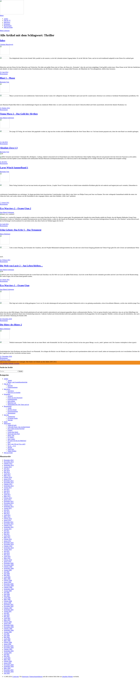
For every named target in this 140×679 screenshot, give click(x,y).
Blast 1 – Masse (7, 78)
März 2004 (7, 668)
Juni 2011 (7, 532)
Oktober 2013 (8, 484)
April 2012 (7, 515)
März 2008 (7, 599)
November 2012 (9, 503)
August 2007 (8, 611)
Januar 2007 (7, 623)
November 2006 (9, 627)
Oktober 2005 (8, 649)
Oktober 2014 (8, 463)
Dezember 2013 (8, 481)
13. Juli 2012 (4, 142)
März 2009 (7, 579)
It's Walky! (11, 437)
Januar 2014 (7, 479)
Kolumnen (7, 24)
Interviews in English (14, 392)
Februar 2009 (8, 580)
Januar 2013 (7, 499)
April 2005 (7, 658)
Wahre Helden (12, 451)
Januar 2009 (7, 582)
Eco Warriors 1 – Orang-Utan (14, 285)
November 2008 (9, 585)
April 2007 (7, 618)
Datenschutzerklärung (35, 676)
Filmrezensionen (13, 387)
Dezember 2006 (8, 625)
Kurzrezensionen (13, 411)
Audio (9, 408)
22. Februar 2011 (5, 260)
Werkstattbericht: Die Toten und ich (18, 404)
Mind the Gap (12, 403)
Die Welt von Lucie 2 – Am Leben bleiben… (21, 265)
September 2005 (9, 651)
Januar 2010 (7, 561)
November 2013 (9, 482)
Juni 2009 (7, 573)
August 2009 (8, 570)
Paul (9, 442)
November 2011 (9, 524)
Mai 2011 (7, 534)
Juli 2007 (6, 613)
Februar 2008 (8, 601)
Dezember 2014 (8, 460)
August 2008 (8, 591)
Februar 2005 (8, 661)
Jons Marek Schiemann (7, 118)
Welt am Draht (8, 27)
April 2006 (7, 639)
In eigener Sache (13, 418)
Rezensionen (8, 25)
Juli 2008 (6, 592)
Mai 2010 (7, 554)
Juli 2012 (6, 510)
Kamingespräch (12, 399)
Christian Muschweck (6, 44)
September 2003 (9, 671)
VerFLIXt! (11, 449)
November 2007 (9, 606)
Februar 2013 (8, 498)
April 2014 (7, 474)
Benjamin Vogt (4, 82)
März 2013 (7, 496)
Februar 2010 (8, 560)
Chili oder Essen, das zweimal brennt (19, 427)
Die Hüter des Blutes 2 (11, 324)
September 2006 (9, 630)
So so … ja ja (12, 446)
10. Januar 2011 (5, 279)
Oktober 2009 (8, 567)
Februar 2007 (8, 622)
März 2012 (7, 517)
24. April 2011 (4, 224)
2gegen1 (10, 396)
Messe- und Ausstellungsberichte (17, 382)
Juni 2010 (7, 553)
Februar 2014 (8, 477)
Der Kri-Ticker (12, 410)
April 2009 (7, 577)
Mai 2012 (7, 513)
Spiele (6, 422)
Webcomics (7, 423)
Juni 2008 (7, 594)
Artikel (6, 19)
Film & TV (7, 20)
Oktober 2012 (8, 505)
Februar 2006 (8, 642)
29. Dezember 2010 (6, 319)
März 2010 (7, 558)
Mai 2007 (7, 616)
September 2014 (9, 465)
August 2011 (8, 529)
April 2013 (7, 494)
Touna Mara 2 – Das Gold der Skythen (19, 114)
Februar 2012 (8, 518)
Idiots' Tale (11, 435)
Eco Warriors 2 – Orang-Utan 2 (15, 208)
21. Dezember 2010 (6, 356)
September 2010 (9, 548)
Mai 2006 (7, 637)
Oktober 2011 (8, 525)
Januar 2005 (7, 663)
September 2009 (9, 568)
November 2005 (9, 647)
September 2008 (9, 589)
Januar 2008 (7, 603)
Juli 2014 (6, 468)
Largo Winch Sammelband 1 (14, 167)
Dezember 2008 (8, 584)
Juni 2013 (7, 491)
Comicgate (15, 676)
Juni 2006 (7, 635)
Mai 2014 (7, 472)
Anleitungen (11, 416)
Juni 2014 (7, 470)
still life (10, 447)
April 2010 (7, 556)
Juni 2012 (7, 511)
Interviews (7, 22)
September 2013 (9, 486)
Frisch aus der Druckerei (15, 397)
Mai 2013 (7, 493)
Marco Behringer (5, 234)
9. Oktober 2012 (5, 108)
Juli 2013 (6, 489)
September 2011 (9, 527)
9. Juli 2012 (3, 162)
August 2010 (8, 549)
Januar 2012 (7, 520)
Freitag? (10, 430)
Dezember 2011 (8, 522)
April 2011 (7, 536)
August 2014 (8, 467)
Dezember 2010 (8, 542)
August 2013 (8, 487)
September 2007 (9, 609)
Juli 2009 (6, 572)
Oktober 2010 (8, 546)
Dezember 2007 (8, 604)
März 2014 (7, 475)
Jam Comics (11, 439)
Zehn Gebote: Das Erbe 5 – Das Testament (20, 230)
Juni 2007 (7, 615)
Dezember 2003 (8, 670)
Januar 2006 (7, 644)
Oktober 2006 (8, 628)
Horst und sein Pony (14, 434)
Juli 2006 (6, 634)
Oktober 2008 (8, 587)
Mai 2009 (7, 575)
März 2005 (7, 659)
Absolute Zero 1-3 (9, 148)
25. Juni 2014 (4, 72)
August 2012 (8, 508)
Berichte (10, 385)
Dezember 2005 (8, 646)
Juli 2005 (6, 654)
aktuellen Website (67, 676)
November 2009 (9, 565)
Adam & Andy (12, 425)
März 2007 (7, 620)
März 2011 (7, 537)
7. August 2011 (4, 202)
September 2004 (9, 666)
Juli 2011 (6, 530)
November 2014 (9, 462)
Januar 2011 (7, 541)
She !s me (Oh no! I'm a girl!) (16, 444)
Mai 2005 (7, 656)
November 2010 (9, 544)
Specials (6, 415)
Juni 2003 (7, 673)
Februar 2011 (8, 539)
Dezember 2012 (8, 501)
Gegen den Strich (13, 432)
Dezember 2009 (8, 563)
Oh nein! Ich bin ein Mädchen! (17, 440)
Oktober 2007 (8, 608)
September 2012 (9, 506)
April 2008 (7, 597)
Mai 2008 (7, 596)
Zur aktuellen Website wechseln (9, 363)
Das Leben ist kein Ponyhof (16, 428)
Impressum (25, 676)
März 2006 (7, 640)
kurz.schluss (11, 401)
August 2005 (8, 652)
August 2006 (8, 632)
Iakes (2, 40)
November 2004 (9, 665)
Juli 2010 (6, 551)
